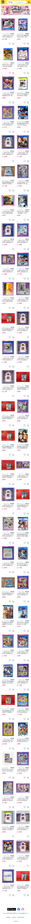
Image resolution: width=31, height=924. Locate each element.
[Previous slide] (2, 24)
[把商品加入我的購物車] (13, 44)
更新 (27, 913)
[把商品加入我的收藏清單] (10, 44)
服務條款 (8, 917)
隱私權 (14, 917)
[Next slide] (14, 24)
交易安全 (16, 921)
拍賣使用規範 (21, 917)
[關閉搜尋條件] (16, 2)
